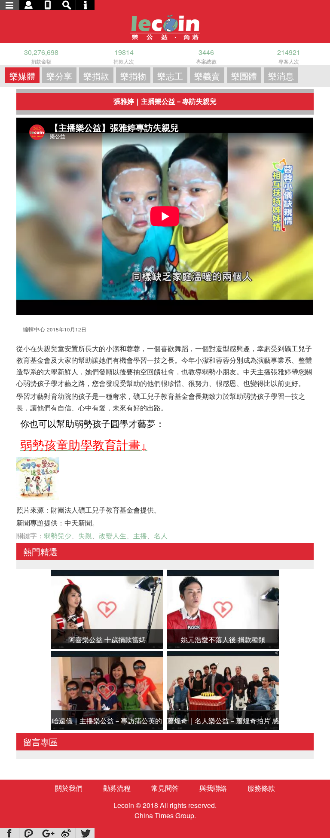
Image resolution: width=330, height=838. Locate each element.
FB (9, 833)
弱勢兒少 (57, 535)
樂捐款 (96, 76)
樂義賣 (207, 76)
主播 (140, 535)
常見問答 (165, 788)
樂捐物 (133, 76)
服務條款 (261, 788)
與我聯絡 (213, 788)
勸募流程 (117, 788)
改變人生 (112, 535)
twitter (85, 833)
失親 (85, 535)
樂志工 (170, 76)
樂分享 (59, 76)
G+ (47, 833)
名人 (161, 535)
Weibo (66, 833)
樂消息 (281, 76)
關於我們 (68, 788)
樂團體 (244, 76)
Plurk (28, 833)
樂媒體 (22, 76)
